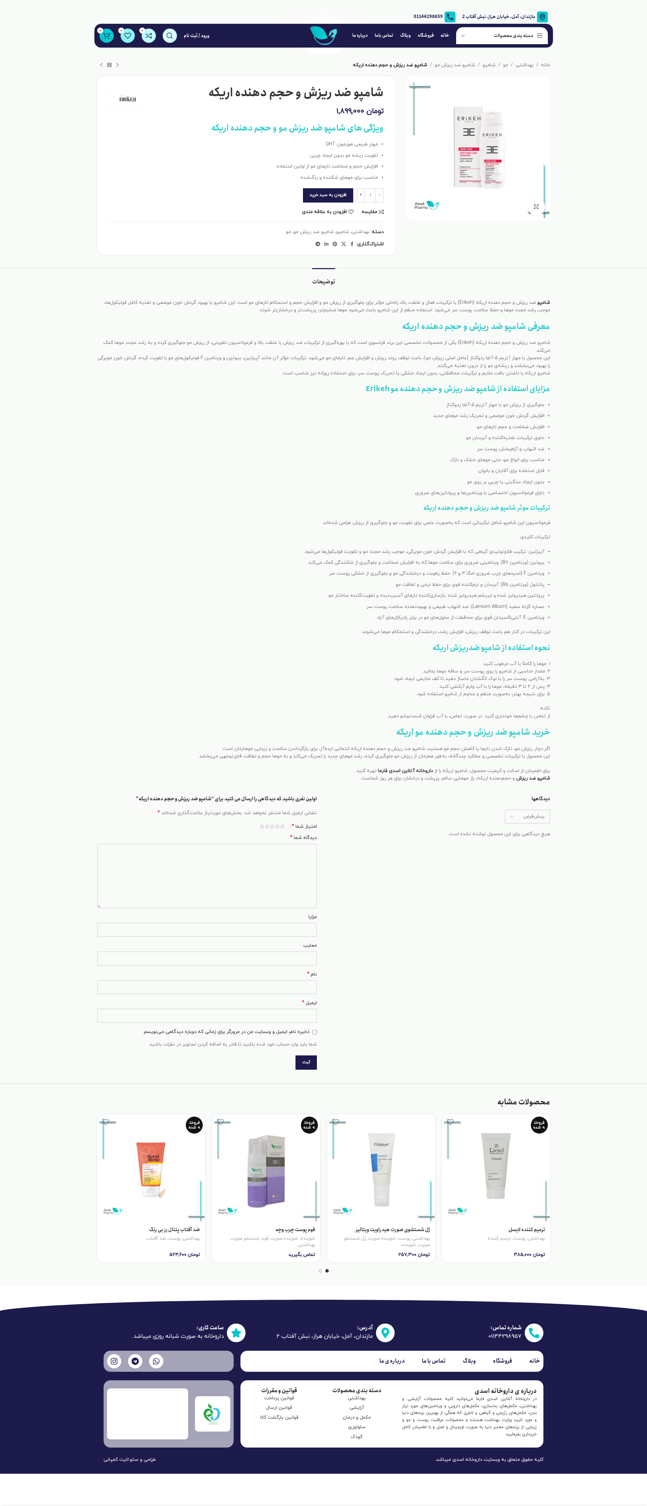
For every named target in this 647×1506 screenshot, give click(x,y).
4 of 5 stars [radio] (267, 826)
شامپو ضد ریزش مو (455, 65)
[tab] (323, 278)
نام (312, 974)
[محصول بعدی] (101, 65)
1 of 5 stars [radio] (282, 826)
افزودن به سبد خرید (328, 195)
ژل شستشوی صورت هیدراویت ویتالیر (393, 1229)
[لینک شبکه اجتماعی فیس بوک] (352, 244)
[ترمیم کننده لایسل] (496, 1168)
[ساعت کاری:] (236, 1333)
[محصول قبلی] (117, 65)
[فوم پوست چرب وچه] (266, 1168)
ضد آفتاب (156, 1238)
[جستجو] (169, 35)
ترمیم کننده (499, 1238)
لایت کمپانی (116, 1459)
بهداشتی (525, 65)
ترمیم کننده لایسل (526, 1229)
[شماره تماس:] (534, 1333)
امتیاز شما (304, 826)
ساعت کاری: (210, 1328)
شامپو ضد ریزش (533, 778)
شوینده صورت (382, 1238)
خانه (545, 65)
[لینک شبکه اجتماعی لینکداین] (326, 244)
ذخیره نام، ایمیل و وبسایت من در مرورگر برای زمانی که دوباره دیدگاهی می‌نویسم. (226, 1032)
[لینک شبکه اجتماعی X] (343, 244)
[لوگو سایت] (323, 35)
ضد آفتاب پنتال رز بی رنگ (174, 1229)
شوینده (408, 1245)
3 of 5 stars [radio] (272, 826)
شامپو (489, 65)
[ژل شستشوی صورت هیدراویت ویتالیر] (381, 1168)
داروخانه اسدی (467, 1459)
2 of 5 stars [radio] (277, 826)
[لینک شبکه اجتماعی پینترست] (334, 244)
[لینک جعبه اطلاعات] (434, 17)
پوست (519, 1238)
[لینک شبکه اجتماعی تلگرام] (317, 244)
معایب (310, 945)
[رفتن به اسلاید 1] (327, 1271)
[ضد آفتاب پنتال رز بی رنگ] (151, 1168)
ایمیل (309, 1002)
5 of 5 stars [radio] (262, 826)
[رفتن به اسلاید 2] (320, 1271)
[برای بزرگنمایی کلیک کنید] (536, 206)
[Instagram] (114, 1361)
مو (505, 65)
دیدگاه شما (303, 837)
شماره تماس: (506, 1328)
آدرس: (365, 1328)
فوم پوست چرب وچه (295, 1229)
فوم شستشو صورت (249, 1238)
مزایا (312, 917)
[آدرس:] (385, 1333)
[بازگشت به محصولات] (109, 65)
